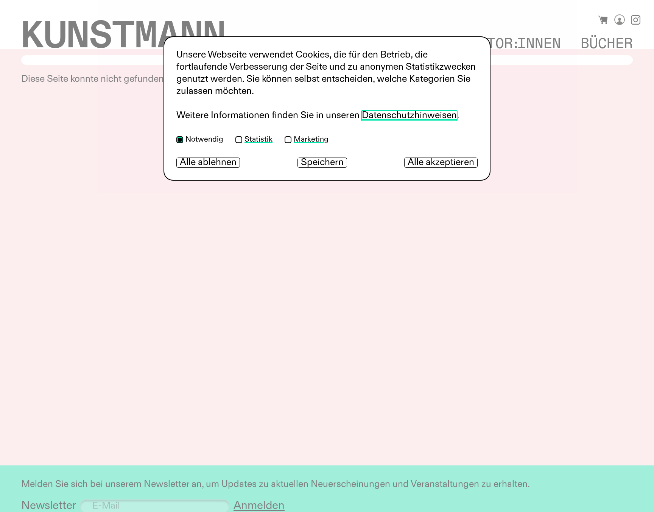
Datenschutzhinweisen (409, 115)
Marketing (311, 140)
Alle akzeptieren (441, 162)
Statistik (258, 140)
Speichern (322, 162)
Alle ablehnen (208, 162)
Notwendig (204, 140)
